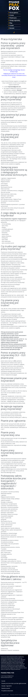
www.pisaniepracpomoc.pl (6, 677)
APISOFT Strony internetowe (21, 694)
